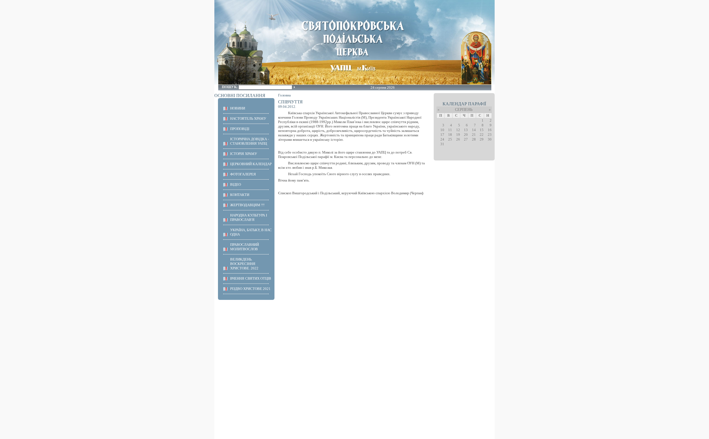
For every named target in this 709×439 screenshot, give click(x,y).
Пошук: (230, 87)
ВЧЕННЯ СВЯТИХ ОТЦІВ (250, 278)
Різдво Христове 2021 (250, 289)
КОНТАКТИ (239, 195)
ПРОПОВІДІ (239, 129)
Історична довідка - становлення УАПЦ (249, 141)
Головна (284, 95)
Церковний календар (251, 164)
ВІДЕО (235, 184)
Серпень (463, 110)
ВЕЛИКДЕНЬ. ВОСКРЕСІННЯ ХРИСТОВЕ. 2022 (244, 263)
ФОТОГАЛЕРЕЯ (243, 174)
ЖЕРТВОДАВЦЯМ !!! (247, 205)
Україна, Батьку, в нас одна (251, 232)
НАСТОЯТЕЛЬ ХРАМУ (248, 118)
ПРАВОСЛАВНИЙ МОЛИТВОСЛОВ (244, 247)
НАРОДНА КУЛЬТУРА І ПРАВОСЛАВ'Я (248, 217)
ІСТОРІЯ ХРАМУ (243, 154)
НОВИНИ (237, 108)
